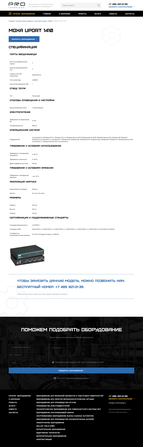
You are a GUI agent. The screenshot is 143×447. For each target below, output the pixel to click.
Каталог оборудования (24, 21)
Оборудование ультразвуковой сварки (55, 412)
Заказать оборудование (23, 39)
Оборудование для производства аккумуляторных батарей (65, 419)
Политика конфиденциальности (120, 409)
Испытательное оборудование (50, 429)
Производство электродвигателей (53, 406)
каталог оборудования (24, 14)
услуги (97, 14)
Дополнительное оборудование (51, 436)
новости (113, 14)
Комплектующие (40, 21)
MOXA (50, 21)
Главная (12, 21)
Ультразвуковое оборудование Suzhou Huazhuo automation (65, 416)
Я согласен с (73, 378)
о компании (64, 14)
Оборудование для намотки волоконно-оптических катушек (65, 399)
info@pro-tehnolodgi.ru (117, 403)
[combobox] (11, 355)
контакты (129, 14)
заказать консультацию (120, 7)
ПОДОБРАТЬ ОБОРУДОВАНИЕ (71, 370)
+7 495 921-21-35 (118, 4)
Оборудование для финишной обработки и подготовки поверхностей (69, 396)
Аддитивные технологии (48, 432)
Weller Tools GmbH (45, 426)
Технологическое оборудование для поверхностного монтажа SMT (68, 409)
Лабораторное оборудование (50, 422)
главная (47, 14)
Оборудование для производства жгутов (56, 402)
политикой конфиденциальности (77, 378)
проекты (82, 14)
